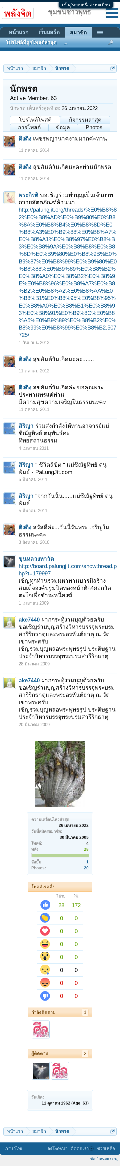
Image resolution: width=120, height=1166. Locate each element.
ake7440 (29, 619)
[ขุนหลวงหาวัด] (41, 1071)
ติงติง (25, 138)
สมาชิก (78, 32)
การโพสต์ (29, 127)
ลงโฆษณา (57, 1148)
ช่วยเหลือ (106, 1148)
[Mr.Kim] (41, 1029)
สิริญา (26, 426)
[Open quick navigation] (112, 68)
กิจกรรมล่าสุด (85, 120)
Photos (94, 127)
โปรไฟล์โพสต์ (35, 120)
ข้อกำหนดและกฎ (104, 1159)
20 (86, 868)
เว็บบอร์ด (49, 32)
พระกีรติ (28, 195)
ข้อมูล (63, 127)
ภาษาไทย (14, 1148)
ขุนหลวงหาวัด (36, 558)
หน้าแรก (19, 32)
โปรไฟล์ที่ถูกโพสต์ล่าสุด (31, 42)
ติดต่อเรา (80, 1148)
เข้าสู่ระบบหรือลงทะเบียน (86, 4)
